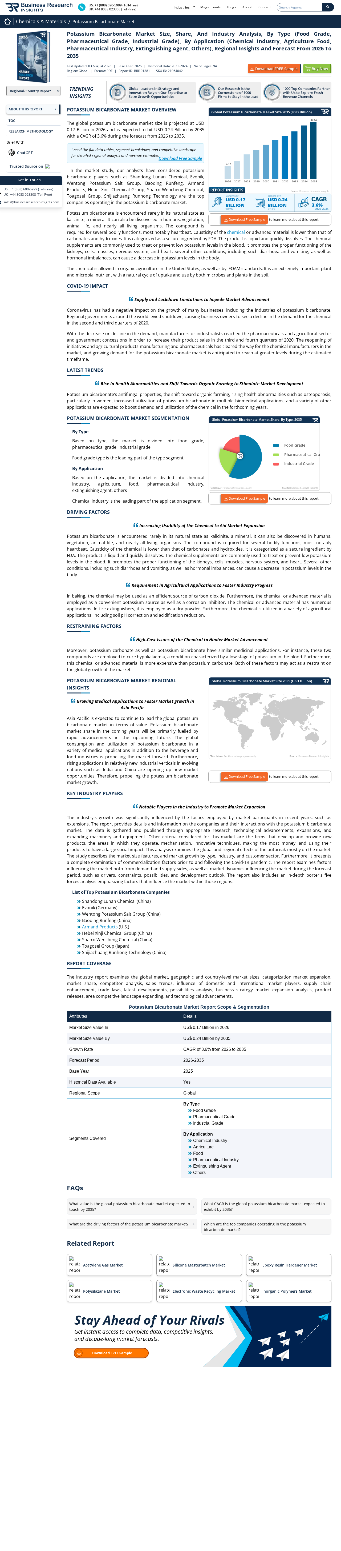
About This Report (25, 109)
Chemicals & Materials (41, 21)
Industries (182, 7)
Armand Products (100, 927)
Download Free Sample (247, 219)
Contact (264, 7)
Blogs (231, 7)
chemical (236, 232)
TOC (12, 120)
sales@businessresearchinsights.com (31, 202)
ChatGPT (25, 152)
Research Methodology (31, 131)
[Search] (328, 7)
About (247, 7)
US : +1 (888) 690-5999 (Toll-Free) (28, 189)
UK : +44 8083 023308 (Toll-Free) (27, 195)
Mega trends (210, 7)
